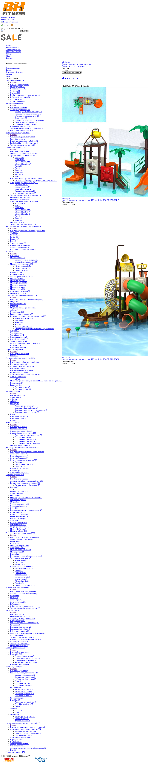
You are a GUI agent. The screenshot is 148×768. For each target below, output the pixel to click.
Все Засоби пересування (19, 652)
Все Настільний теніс (18, 108)
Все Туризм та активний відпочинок (24, 537)
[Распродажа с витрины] (11, 42)
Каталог (13, 83)
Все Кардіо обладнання (19, 85)
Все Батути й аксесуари (19, 354)
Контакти (9, 58)
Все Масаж (14, 256)
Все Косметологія (17, 614)
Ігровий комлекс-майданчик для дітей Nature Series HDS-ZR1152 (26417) (90, 200)
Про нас (9, 45)
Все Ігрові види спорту (19, 671)
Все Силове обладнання (19, 151)
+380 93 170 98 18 (8, 17)
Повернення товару (13, 52)
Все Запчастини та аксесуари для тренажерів (28, 727)
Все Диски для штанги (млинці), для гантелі (27, 231)
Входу (5, 22)
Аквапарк (70, 78)
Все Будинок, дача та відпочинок (23, 591)
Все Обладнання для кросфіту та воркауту (26, 299)
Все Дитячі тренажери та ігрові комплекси (27, 452)
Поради (9, 54)
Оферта (8, 56)
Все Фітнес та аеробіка (19, 479)
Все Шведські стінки (18, 427)
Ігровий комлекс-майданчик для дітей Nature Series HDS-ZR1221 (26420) (90, 359)
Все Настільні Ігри (17, 395)
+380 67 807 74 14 (8, 20)
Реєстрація (13, 22)
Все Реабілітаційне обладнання (22, 137)
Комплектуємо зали (13, 50)
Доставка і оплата (13, 48)
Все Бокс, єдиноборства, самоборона (24, 362)
